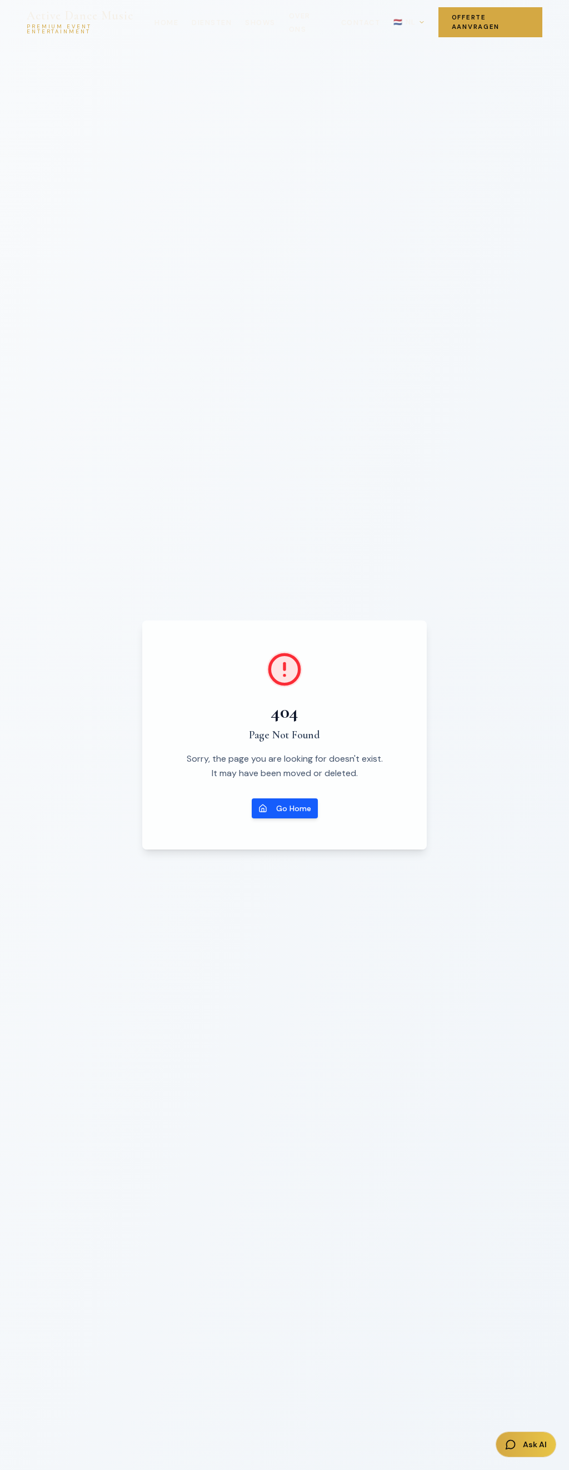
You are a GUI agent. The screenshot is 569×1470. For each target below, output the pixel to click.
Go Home (293, 808)
